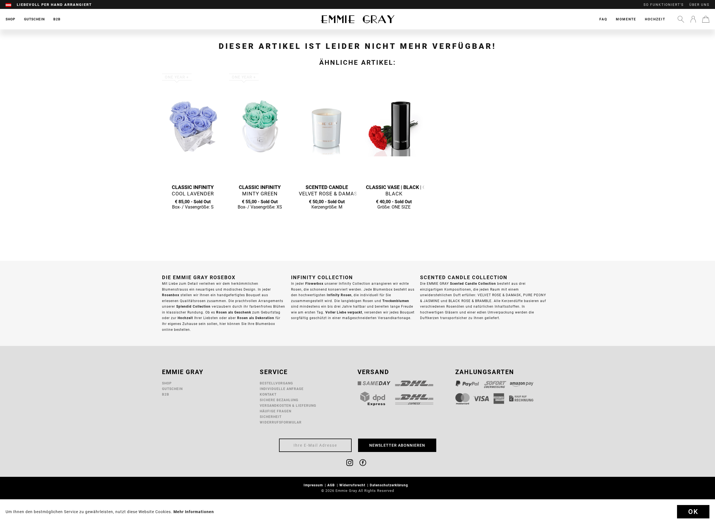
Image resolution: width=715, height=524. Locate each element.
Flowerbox (314, 283)
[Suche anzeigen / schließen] (681, 19)
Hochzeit (655, 19)
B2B (165, 394)
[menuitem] (11, 4)
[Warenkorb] (705, 19)
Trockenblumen (395, 301)
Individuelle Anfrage (282, 389)
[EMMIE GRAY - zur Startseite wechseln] (357, 19)
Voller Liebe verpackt (343, 312)
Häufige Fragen (275, 411)
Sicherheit (271, 417)
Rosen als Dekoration (255, 318)
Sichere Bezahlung (279, 400)
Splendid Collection (193, 306)
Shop (167, 383)
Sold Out (192, 218)
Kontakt (268, 394)
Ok (693, 512)
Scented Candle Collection (473, 283)
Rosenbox (170, 295)
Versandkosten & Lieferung (288, 405)
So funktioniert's (664, 5)
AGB (331, 485)
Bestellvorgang (276, 383)
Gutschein (172, 389)
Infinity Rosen (339, 295)
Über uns (699, 5)
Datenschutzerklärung (389, 485)
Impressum (314, 485)
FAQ (603, 19)
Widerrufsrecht (352, 485)
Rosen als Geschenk (233, 312)
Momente (626, 19)
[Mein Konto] (693, 19)
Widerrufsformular (281, 422)
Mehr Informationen (193, 511)
